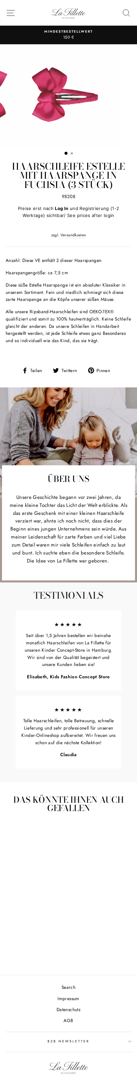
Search (68, 987)
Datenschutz (68, 1009)
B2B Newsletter (69, 1041)
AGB (68, 1020)
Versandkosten (73, 235)
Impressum (68, 998)
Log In (61, 208)
